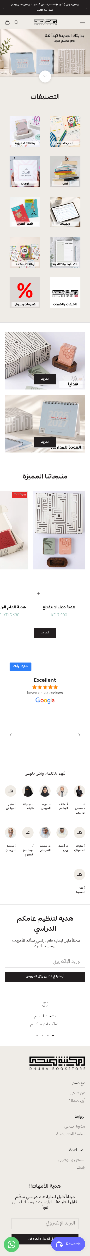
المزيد (45, 379)
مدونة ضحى (75, 1127)
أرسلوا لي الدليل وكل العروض (45, 976)
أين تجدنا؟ (77, 1101)
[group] (45, 52)
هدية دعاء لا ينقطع (59, 607)
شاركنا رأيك (20, 666)
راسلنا (81, 1168)
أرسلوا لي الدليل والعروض (45, 1239)
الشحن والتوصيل (72, 1160)
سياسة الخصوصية (70, 1134)
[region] (45, 52)
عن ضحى (77, 1093)
